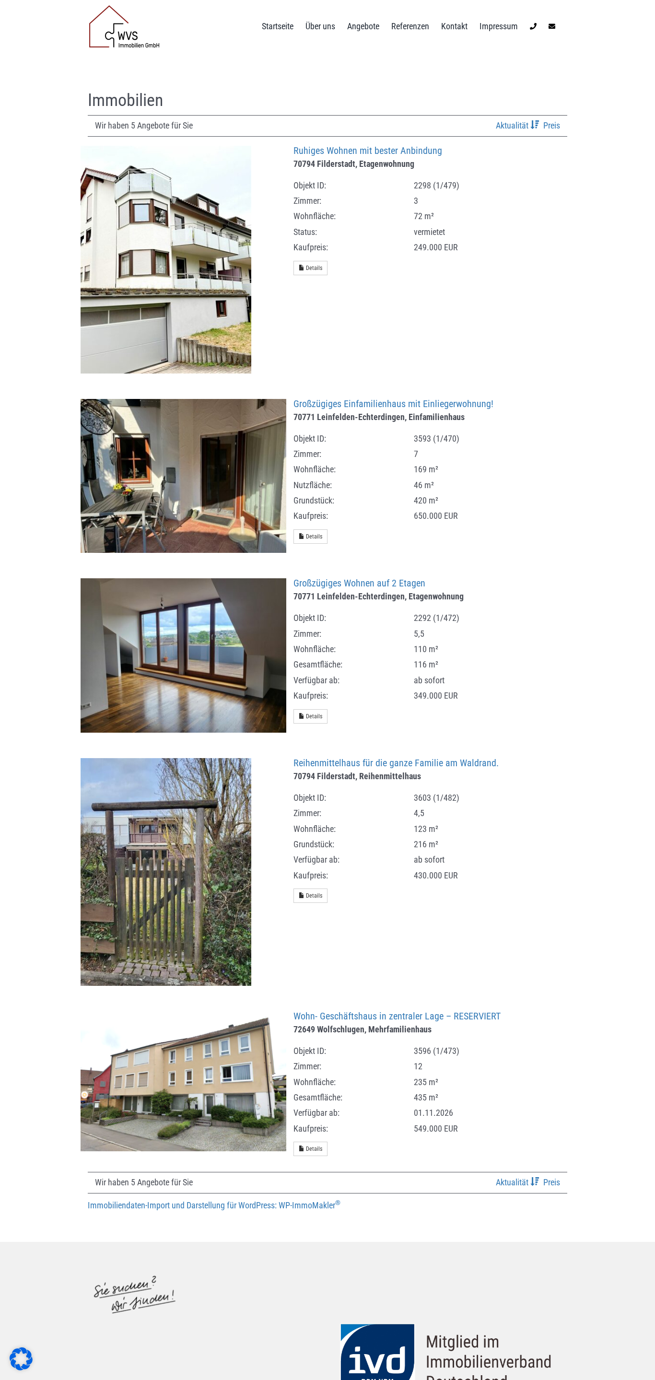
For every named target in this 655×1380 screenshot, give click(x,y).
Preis (551, 125)
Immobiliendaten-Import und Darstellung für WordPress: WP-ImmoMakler (214, 1205)
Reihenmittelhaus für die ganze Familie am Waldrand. (396, 763)
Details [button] (313, 268)
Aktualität (513, 125)
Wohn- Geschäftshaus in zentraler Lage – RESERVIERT (397, 1016)
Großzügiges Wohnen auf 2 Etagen (359, 583)
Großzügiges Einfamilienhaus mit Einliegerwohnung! (393, 403)
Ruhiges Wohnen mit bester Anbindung (367, 150)
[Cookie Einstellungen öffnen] (21, 1367)
